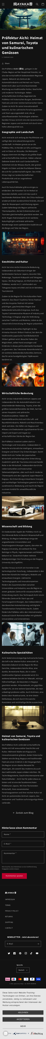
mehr (23, 1026)
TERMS (7, 905)
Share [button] (7, 63)
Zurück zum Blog (24, 812)
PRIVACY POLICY (11, 911)
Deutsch (21, 970)
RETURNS (9, 916)
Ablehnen (23, 1012)
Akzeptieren (23, 1019)
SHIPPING (9, 922)
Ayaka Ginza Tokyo (19, 983)
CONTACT (9, 928)
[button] (3, 4)
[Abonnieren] (38, 944)
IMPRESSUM (10, 899)
